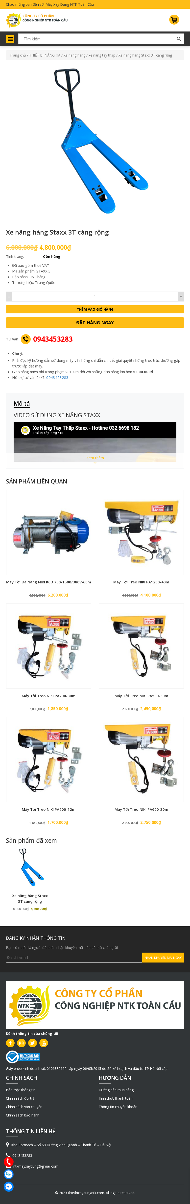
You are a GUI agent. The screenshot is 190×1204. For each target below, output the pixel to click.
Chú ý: (17, 353)
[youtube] (44, 1043)
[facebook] (10, 1043)
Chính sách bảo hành (22, 1115)
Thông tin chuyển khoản (118, 1106)
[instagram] (21, 1043)
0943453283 (53, 339)
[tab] (24, 403)
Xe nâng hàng (74, 55)
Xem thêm (95, 457)
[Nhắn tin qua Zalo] (9, 1174)
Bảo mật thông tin (20, 1089)
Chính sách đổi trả (20, 1098)
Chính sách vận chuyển (24, 1106)
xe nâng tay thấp (102, 55)
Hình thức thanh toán (116, 1098)
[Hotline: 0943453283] (9, 1162)
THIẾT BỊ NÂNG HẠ (44, 55)
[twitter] (32, 1043)
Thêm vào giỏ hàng (95, 309)
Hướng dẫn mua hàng (116, 1089)
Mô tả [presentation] (22, 403)
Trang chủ (18, 55)
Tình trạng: (15, 256)
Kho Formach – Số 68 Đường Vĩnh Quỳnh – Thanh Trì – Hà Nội (61, 1145)
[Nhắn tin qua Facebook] (9, 1187)
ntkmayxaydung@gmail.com (35, 1166)
